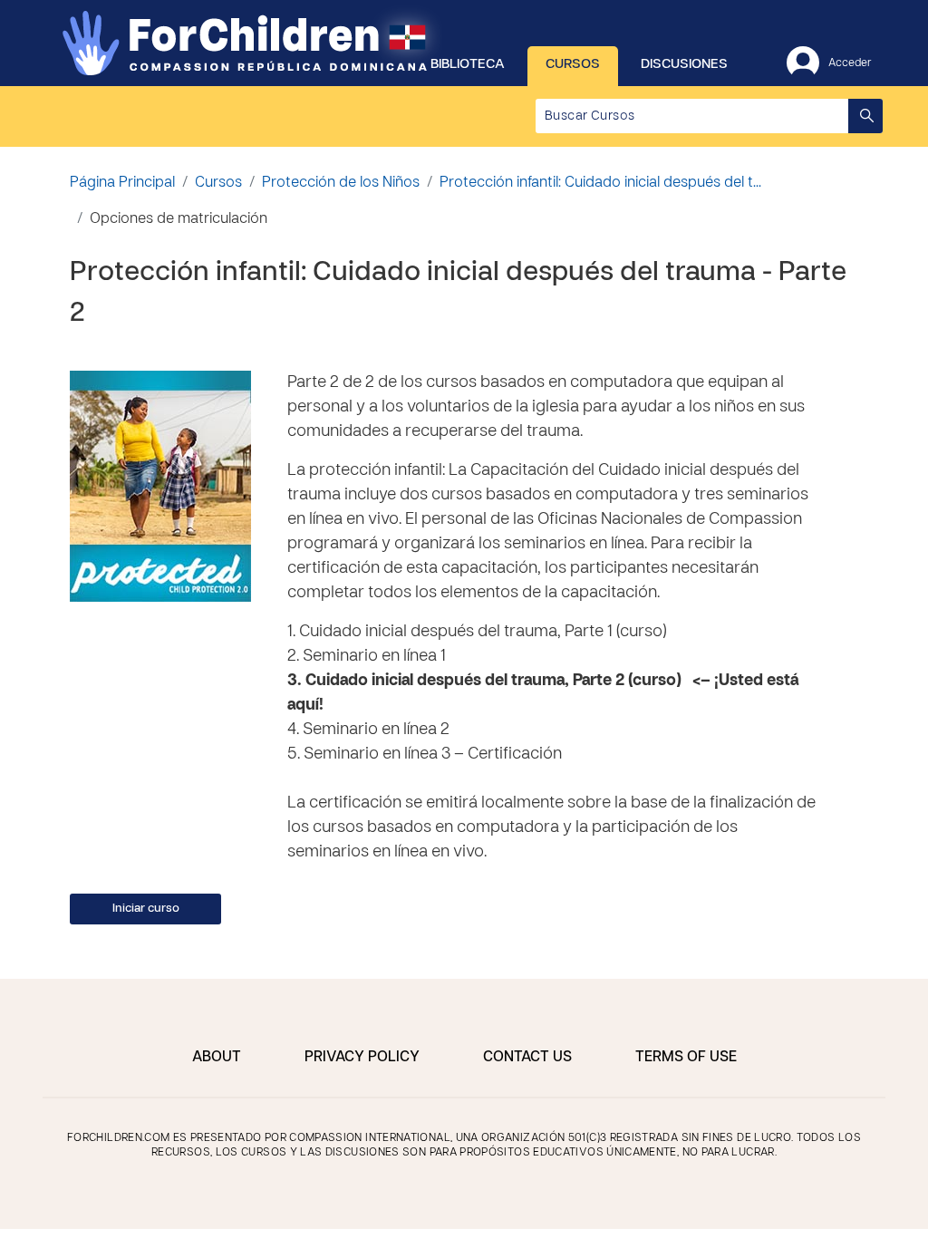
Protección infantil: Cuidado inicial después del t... (600, 183)
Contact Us (527, 1057)
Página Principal (122, 183)
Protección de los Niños (341, 183)
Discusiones (684, 64)
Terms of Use (686, 1057)
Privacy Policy (362, 1057)
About (216, 1057)
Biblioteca (467, 64)
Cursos (573, 64)
